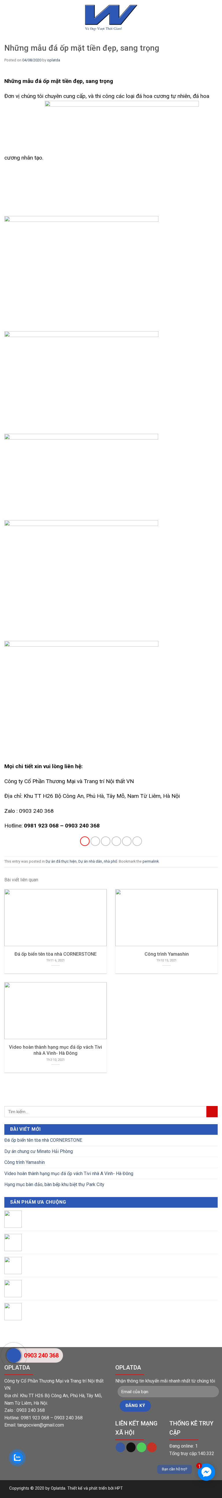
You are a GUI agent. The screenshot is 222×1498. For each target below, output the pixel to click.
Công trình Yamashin (24, 1162)
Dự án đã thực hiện (61, 861)
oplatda (53, 60)
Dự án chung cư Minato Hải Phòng (38, 1151)
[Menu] (7, 23)
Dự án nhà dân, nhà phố (97, 861)
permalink (151, 861)
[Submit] (212, 1111)
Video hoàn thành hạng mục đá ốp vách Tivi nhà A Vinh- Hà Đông (68, 1173)
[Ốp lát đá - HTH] (111, 17)
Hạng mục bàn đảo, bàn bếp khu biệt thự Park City (54, 1184)
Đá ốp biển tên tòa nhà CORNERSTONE (43, 1140)
